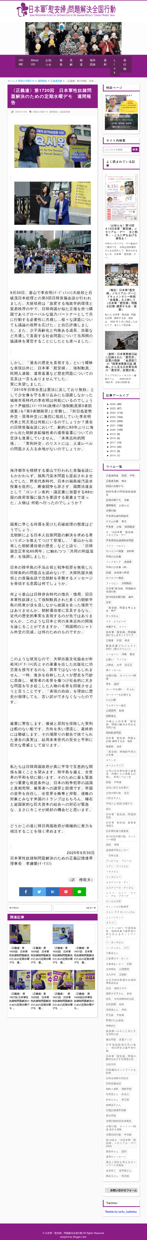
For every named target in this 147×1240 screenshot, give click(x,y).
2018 (113, 438)
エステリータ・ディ (117, 882)
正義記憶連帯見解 (116, 1110)
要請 (132, 654)
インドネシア (113, 561)
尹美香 (109, 526)
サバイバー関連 (115, 551)
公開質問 (111, 710)
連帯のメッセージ (116, 1156)
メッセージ (112, 654)
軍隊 (116, 844)
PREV (15, 907)
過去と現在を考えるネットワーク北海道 (121, 1163)
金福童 (128, 561)
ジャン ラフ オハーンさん (120, 912)
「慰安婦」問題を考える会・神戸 (121, 609)
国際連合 (111, 716)
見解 (71, 62)
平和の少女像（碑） (117, 567)
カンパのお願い (115, 689)
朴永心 (125, 1094)
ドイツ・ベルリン (116, 545)
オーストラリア (115, 765)
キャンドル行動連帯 (117, 906)
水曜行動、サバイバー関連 (121, 677)
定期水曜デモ (113, 500)
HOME (21, 62)
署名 (108, 683)
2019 (113, 434)
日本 (108, 602)
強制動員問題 (113, 732)
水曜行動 (111, 510)
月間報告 (127, 583)
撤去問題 (111, 1039)
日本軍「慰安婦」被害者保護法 (121, 824)
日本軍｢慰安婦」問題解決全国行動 (121, 590)
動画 (121, 710)
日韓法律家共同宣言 (117, 1078)
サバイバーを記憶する (118, 694)
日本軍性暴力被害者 (117, 831)
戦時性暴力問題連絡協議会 (121, 493)
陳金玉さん (112, 1176)
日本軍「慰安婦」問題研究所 (121, 815)
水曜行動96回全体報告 (118, 1121)
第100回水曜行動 (115, 597)
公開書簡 (124, 969)
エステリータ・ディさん (120, 887)
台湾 (119, 664)
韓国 (124, 475)
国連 (108, 782)
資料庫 (130, 551)
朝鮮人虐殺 (112, 1088)
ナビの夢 (111, 700)
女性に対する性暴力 (117, 787)
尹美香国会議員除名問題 (120, 540)
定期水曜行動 (113, 793)
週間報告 (53, 111)
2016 (113, 446)
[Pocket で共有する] (66, 891)
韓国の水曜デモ (40, 111)
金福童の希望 (121, 572)
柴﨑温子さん (113, 1105)
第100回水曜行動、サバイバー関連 (121, 837)
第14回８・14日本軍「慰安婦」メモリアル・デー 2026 (121, 1143)
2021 (113, 425)
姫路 (121, 1004)
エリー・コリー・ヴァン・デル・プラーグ (121, 894)
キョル (130, 689)
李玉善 (125, 1099)
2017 (113, 442)
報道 (81, 62)
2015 (113, 451)
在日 (108, 988)
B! (52, 892)
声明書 (118, 782)
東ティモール (113, 670)
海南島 (109, 746)
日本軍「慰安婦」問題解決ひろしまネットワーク (121, 633)
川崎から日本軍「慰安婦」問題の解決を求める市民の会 (121, 724)
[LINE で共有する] (79, 891)
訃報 (119, 526)
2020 (113, 429)
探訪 (108, 809)
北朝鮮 (123, 974)
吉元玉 (128, 664)
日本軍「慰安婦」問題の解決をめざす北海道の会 (121, 1057)
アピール (127, 860)
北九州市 (111, 974)
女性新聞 (111, 1004)
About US (34, 62)
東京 (124, 521)
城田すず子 (120, 988)
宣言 (126, 793)
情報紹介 (111, 1025)
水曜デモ (111, 626)
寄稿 (124, 1009)
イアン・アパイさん (117, 866)
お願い (109, 659)
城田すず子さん (115, 993)
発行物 (124, 64)
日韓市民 (111, 1064)
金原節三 (111, 1170)
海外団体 (93, 62)
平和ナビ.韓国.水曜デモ (119, 803)
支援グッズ (125, 1039)
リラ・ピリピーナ (116, 621)
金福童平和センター (117, 850)
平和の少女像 (113, 556)
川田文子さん (113, 798)
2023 (113, 417)
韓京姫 (125, 1176)
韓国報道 (130, 526)
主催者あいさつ (115, 964)
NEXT (90, 907)
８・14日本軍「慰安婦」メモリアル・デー (121, 533)
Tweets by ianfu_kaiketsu (121, 1211)
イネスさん (112, 871)
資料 (105, 62)
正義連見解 (64, 111)
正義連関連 (112, 475)
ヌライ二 (111, 922)
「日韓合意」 (113, 855)
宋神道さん (112, 1009)
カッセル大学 (113, 901)
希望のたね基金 (115, 1020)
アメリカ (122, 659)
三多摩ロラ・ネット (117, 958)
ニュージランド (115, 917)
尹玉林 (109, 1015)
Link (114, 66)
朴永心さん (112, 1099)
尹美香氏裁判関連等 (117, 516)
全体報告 (111, 969)
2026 (113, 404)
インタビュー (113, 876)
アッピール (112, 860)
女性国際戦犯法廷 (124, 999)
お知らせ (48, 62)
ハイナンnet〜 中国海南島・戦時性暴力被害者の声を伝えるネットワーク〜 (121, 932)
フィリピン (112, 583)
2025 (113, 408)
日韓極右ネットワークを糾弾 (121, 1071)
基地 (129, 993)
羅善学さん (112, 1151)
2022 (113, 421)
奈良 (108, 999)
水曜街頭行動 (113, 1134)
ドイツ (123, 626)
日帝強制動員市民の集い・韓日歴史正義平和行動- (121, 1047)
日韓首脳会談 (113, 1083)
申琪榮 (128, 1134)
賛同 (124, 1151)
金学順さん (125, 1170)
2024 (113, 412)
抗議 (108, 572)
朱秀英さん (112, 1094)
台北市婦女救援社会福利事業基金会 (121, 981)
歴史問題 (111, 1115)
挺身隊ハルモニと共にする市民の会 (121, 1032)
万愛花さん (112, 953)
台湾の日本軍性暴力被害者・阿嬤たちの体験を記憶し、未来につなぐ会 (121, 774)
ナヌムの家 (112, 521)
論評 (116, 683)
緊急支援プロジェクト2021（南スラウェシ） (121, 647)
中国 (119, 640)
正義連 (109, 640)
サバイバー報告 (115, 578)
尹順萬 (120, 1015)
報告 (61, 62)
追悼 (119, 746)
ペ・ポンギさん (115, 942)
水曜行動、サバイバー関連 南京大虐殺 (121, 1127)
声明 (132, 475)
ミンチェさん (113, 947)
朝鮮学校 (127, 1088)
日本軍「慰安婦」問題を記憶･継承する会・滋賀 (121, 739)
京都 (129, 964)
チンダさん (112, 616)
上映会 (109, 664)
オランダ (111, 760)
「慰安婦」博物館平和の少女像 (121, 753)
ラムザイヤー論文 (116, 705)
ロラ (126, 947)
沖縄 (124, 654)
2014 (113, 455)
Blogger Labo (79, 1236)
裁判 (130, 597)
